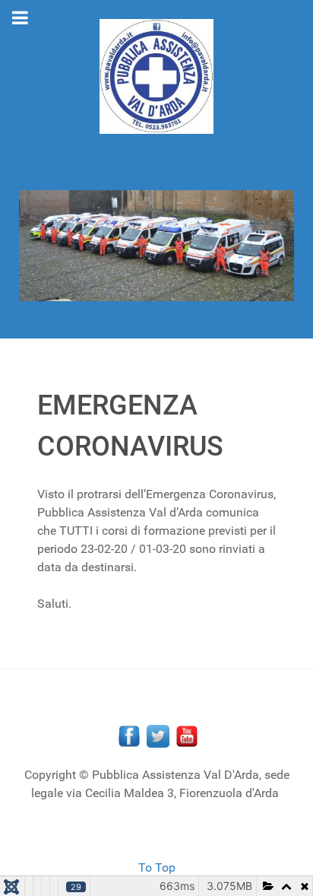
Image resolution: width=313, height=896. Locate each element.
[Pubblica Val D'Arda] (156, 76)
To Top (156, 867)
